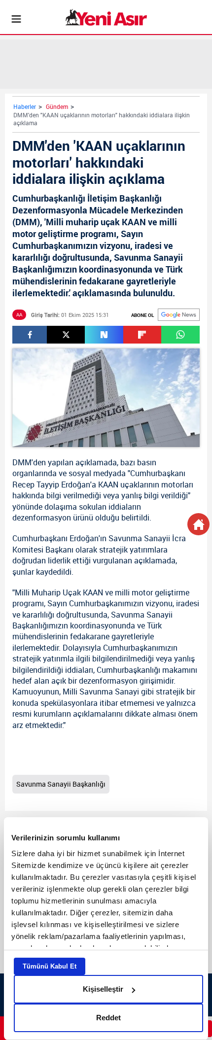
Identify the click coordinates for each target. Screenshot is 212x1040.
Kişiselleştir (103, 989)
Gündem (57, 106)
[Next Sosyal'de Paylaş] (104, 335)
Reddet (108, 1017)
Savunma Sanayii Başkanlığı (61, 784)
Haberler (24, 106)
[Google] (179, 315)
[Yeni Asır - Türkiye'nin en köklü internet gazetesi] (106, 17)
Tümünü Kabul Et (49, 966)
